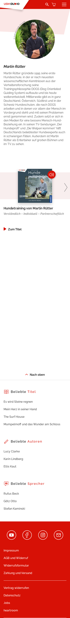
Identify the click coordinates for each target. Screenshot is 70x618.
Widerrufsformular (16, 565)
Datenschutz (12, 595)
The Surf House (14, 416)
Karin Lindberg (13, 459)
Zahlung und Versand (18, 573)
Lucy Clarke (12, 451)
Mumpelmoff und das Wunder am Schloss (32, 424)
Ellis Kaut (10, 466)
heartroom (11, 610)
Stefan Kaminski (14, 508)
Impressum (11, 550)
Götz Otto (10, 501)
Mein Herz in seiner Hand (20, 409)
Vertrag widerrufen (16, 588)
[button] (65, 187)
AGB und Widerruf (16, 558)
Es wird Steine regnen (18, 401)
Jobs (7, 603)
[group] (35, 200)
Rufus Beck (11, 493)
